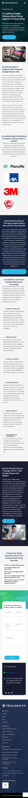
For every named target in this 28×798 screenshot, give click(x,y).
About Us (4, 713)
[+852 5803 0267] (10, 667)
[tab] (14, 565)
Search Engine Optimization (9, 728)
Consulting (5, 742)
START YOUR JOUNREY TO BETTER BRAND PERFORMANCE (14, 272)
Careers (4, 716)
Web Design (5, 737)
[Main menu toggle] (25, 2)
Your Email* (19, 612)
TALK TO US (9, 521)
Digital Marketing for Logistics (9, 755)
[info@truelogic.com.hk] (10, 673)
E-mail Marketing (6, 740)
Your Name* (8, 612)
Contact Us (5, 722)
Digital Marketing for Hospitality (10, 752)
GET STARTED (9, 37)
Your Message (9, 638)
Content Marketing (7, 731)
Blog (3, 719)
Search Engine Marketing (8, 734)
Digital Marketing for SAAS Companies (12, 749)
